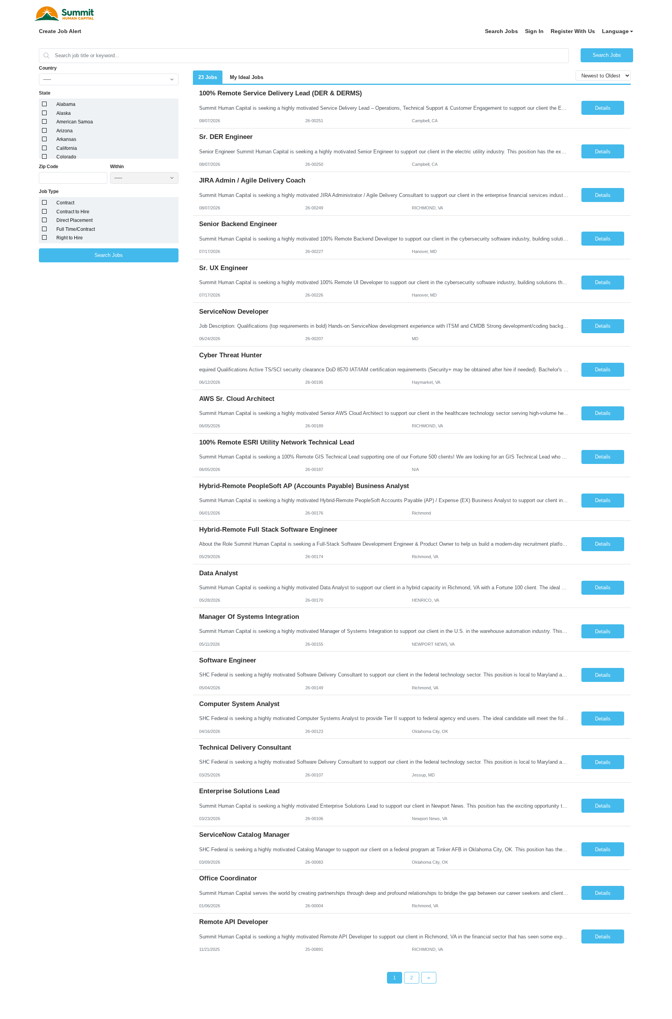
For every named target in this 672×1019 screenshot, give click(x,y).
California (66, 148)
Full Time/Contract (75, 229)
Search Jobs (501, 31)
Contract (65, 203)
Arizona (64, 131)
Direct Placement (74, 220)
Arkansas (66, 139)
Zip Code (48, 166)
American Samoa (74, 122)
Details (603, 108)
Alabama (65, 104)
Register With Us (573, 31)
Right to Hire (69, 238)
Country (48, 68)
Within (117, 166)
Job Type (49, 191)
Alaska (63, 113)
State (45, 93)
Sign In (534, 31)
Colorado (66, 157)
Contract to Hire (72, 211)
